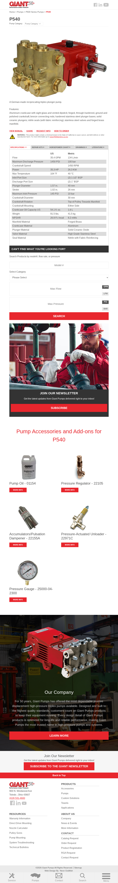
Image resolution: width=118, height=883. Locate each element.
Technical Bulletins (19, 847)
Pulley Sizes (15, 833)
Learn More (59, 735)
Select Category (17, 272)
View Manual (16, 131)
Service (12, 880)
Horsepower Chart (59, 147)
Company (66, 818)
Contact (59, 880)
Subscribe (59, 407)
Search (82, 880)
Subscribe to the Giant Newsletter (59, 766)
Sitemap (78, 868)
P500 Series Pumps (35, 12)
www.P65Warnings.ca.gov (59, 137)
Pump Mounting (17, 837)
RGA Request (68, 853)
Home (12, 12)
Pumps (35, 880)
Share (29, 131)
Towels (64, 803)
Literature (97, 147)
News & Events (69, 823)
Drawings (80, 147)
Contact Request (69, 857)
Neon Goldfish (66, 871)
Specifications (17, 147)
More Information (69, 828)
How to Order (61, 131)
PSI (106, 302)
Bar (105, 309)
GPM (106, 287)
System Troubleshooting (21, 842)
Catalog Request (69, 838)
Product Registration (71, 848)
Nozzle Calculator (18, 828)
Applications (67, 808)
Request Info (43, 131)
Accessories (67, 788)
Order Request (68, 843)
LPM (106, 294)
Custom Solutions (70, 798)
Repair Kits (37, 147)
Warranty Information (19, 818)
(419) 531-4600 (17, 798)
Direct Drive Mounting (20, 823)
